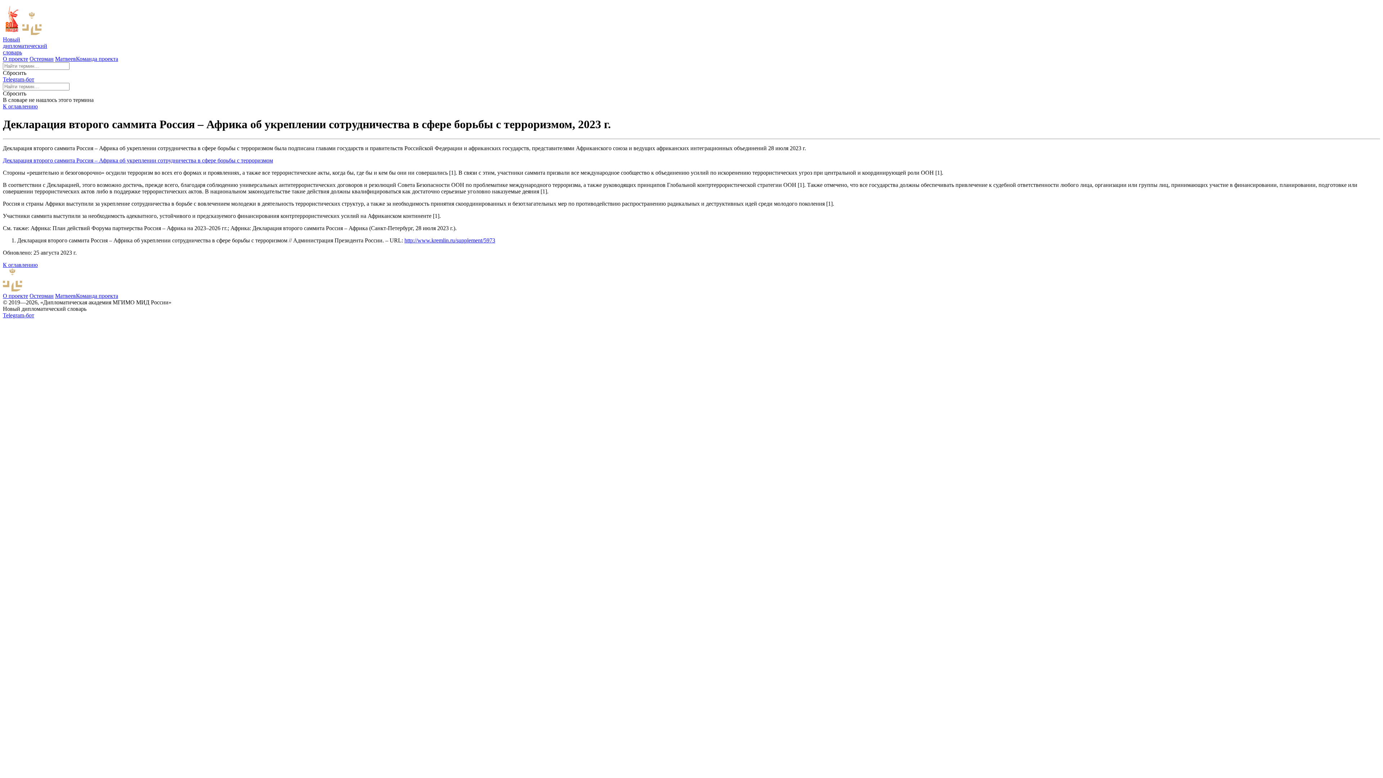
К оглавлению (20, 106)
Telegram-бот (18, 79)
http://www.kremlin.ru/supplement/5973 (449, 240)
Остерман (42, 59)
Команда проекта (97, 59)
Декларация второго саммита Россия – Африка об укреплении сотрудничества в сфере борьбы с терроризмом (138, 160)
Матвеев (65, 59)
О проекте (15, 59)
